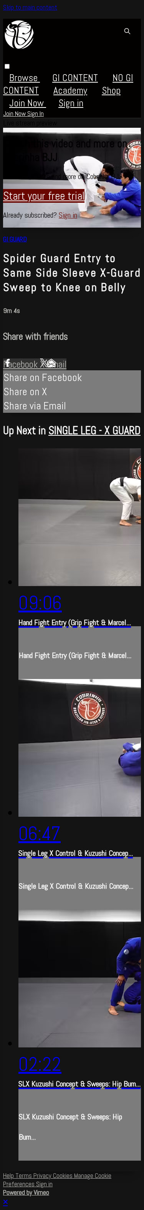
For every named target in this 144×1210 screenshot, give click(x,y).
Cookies (63, 1175)
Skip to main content (30, 7)
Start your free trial (43, 196)
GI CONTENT (75, 78)
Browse (24, 78)
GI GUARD (15, 239)
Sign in (70, 103)
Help (9, 1175)
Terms (24, 1175)
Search (127, 31)
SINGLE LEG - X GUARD (94, 430)
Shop (111, 90)
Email (56, 364)
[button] (7, 66)
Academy (70, 90)
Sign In (35, 113)
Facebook (21, 364)
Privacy (43, 1175)
